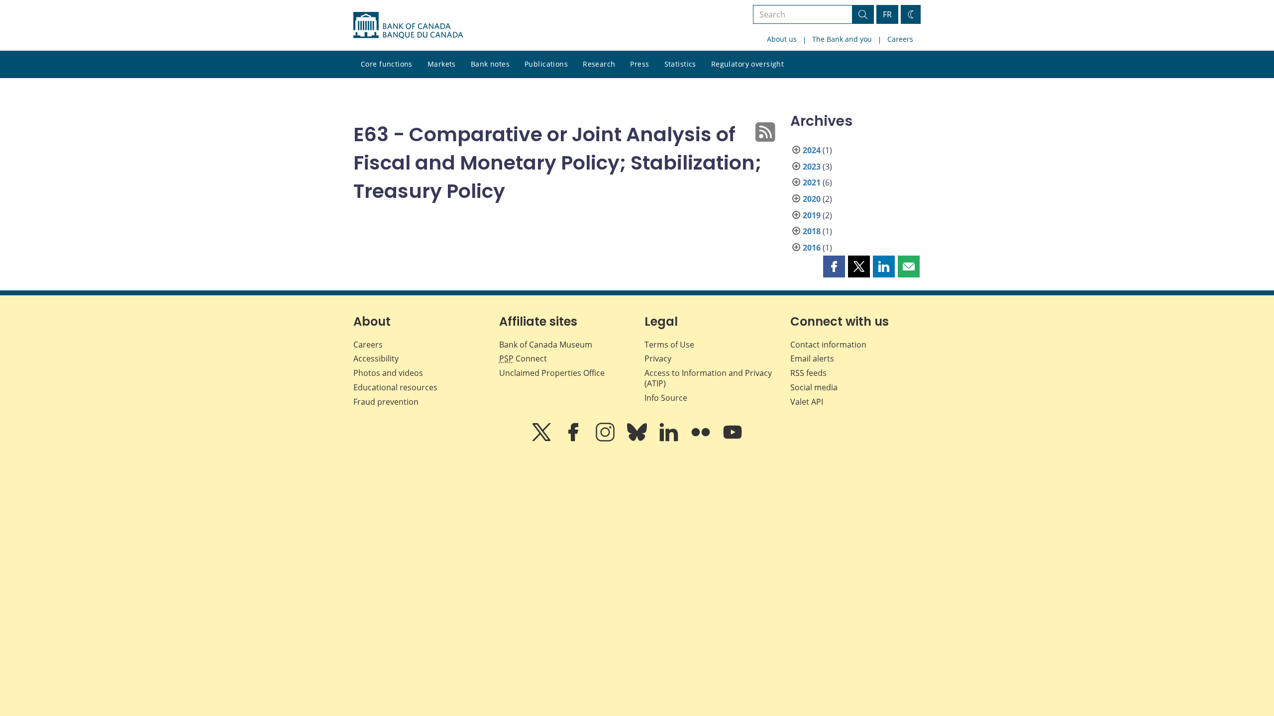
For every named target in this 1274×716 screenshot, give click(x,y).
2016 (812, 247)
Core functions (387, 64)
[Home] (408, 25)
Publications (546, 64)
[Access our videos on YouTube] (732, 439)
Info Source (665, 397)
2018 (812, 231)
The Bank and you (842, 39)
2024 (812, 150)
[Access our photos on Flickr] (702, 439)
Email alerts (812, 358)
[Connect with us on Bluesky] (638, 439)
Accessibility (376, 358)
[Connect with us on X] (542, 439)
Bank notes (490, 64)
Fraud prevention (386, 401)
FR (887, 14)
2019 (812, 215)
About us (782, 39)
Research (599, 64)
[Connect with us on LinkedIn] (670, 439)
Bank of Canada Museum (545, 344)
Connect (523, 358)
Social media (814, 387)
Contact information (828, 344)
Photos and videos (388, 372)
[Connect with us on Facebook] (574, 439)
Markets (441, 64)
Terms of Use (669, 344)
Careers (900, 39)
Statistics (680, 64)
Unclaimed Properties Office (552, 372)
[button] (834, 266)
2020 (812, 198)
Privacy (657, 358)
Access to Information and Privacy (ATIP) (708, 378)
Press (639, 64)
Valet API (806, 401)
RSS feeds (808, 372)
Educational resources (395, 387)
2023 (812, 166)
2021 (812, 182)
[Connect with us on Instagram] (606, 439)
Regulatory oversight (747, 64)
